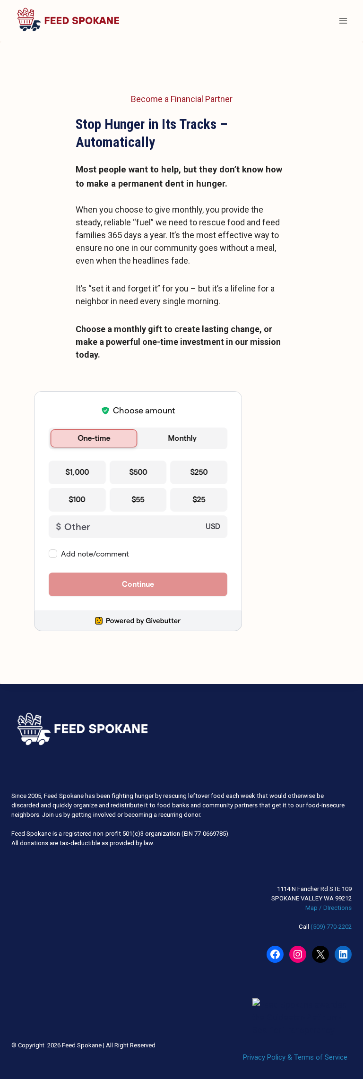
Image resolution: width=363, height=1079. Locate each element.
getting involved (93, 814)
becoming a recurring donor (162, 814)
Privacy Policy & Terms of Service (295, 1057)
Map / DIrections (328, 907)
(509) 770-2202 (331, 926)
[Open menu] (343, 20)
